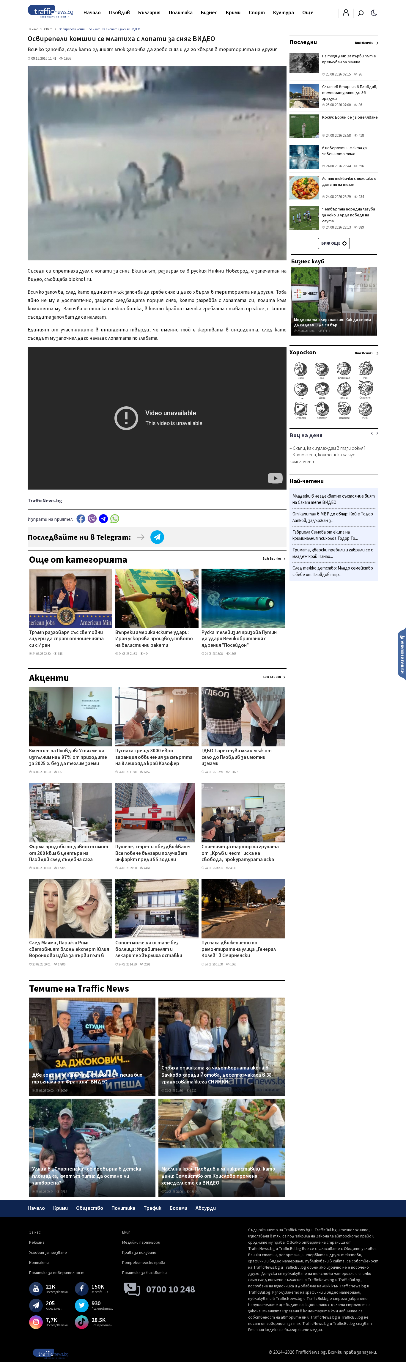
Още (308, 12)
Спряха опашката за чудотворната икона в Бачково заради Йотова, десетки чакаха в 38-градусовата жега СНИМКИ (217, 1075)
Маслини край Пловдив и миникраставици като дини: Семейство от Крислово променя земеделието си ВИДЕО (218, 1176)
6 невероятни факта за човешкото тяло (344, 151)
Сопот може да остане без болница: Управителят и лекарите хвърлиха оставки (148, 949)
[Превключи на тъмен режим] (374, 12)
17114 (326, 331)
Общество (89, 1208)
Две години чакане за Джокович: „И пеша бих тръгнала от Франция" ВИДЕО (87, 1079)
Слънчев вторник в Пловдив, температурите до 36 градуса (349, 93)
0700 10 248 (170, 1289)
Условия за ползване (48, 1253)
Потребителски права (143, 1263)
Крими (233, 12)
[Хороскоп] (333, 418)
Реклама (37, 1242)
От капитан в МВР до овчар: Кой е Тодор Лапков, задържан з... (332, 517)
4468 (147, 868)
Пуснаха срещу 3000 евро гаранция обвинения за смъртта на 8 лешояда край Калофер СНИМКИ (154, 757)
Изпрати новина (402, 654)
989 (361, 227)
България (149, 12)
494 (146, 654)
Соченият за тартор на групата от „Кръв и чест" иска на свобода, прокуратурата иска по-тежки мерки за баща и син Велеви (240, 854)
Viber (92, 518)
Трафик (152, 1208)
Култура (283, 12)
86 (360, 105)
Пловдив (119, 12)
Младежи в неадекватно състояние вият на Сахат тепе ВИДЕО (333, 499)
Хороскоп (302, 352)
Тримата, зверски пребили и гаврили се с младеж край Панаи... (332, 553)
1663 (233, 964)
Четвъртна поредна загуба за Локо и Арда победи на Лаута (348, 215)
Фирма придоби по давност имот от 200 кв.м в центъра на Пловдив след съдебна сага (68, 853)
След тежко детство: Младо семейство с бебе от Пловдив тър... (332, 571)
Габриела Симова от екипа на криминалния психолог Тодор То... (325, 535)
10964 (64, 1091)
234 (361, 196)
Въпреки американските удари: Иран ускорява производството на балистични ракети (154, 639)
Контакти (39, 1263)
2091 (147, 964)
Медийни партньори (141, 1242)
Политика (181, 12)
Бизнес (209, 12)
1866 (233, 654)
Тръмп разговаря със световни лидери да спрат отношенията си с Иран (66, 639)
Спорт (257, 12)
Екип (126, 1232)
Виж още (331, 243)
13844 (194, 1192)
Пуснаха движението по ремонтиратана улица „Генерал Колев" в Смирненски (239, 949)
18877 (234, 772)
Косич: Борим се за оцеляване (350, 117)
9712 (63, 1192)
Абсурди (206, 1208)
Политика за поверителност (56, 1273)
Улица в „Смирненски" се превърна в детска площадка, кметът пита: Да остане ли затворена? (86, 1176)
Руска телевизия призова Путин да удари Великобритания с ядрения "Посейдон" (239, 639)
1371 (60, 772)
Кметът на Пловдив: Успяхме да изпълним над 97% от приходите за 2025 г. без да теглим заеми (68, 757)
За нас (35, 1232)
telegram (103, 518)
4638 (233, 868)
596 (361, 166)
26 (360, 74)
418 (361, 135)
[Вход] (346, 14)
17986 (61, 964)
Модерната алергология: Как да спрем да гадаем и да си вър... (332, 322)
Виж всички (271, 558)
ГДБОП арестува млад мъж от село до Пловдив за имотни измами (237, 757)
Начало (92, 12)
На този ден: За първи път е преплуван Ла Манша (349, 59)
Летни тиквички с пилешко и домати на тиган (349, 182)
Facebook (80, 518)
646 (59, 654)
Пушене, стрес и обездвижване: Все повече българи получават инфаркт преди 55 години (152, 853)
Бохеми (178, 1208)
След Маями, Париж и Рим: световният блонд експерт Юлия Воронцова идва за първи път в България (69, 950)
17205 (61, 868)
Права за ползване (139, 1253)
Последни (303, 42)
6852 (147, 772)
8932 (193, 1091)
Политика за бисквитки (144, 1273)
